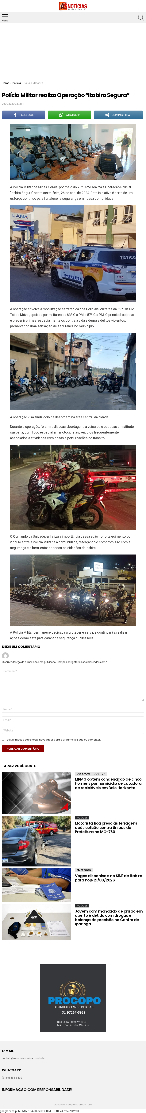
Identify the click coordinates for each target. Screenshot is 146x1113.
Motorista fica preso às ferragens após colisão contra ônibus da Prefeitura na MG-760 (106, 827)
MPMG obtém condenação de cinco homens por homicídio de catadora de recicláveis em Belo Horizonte (108, 783)
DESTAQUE (83, 773)
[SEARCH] (141, 17)
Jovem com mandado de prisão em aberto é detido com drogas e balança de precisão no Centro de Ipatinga (109, 918)
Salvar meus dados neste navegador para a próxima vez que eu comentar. (54, 739)
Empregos (84, 870)
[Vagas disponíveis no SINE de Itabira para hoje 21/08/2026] (36, 885)
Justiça (99, 773)
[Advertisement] (73, 51)
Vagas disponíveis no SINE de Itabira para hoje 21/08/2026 (108, 878)
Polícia (82, 817)
